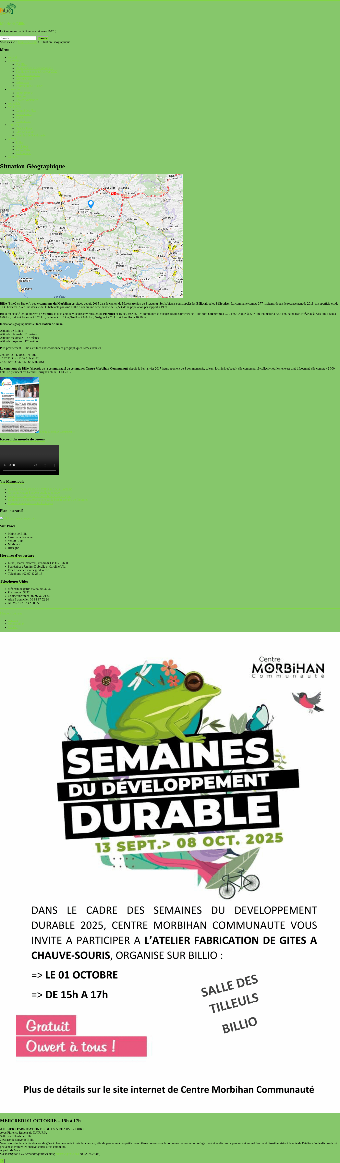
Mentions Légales (11, 613)
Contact (13, 156)
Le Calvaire (23, 149)
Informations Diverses (29, 85)
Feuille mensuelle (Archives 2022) (37, 71)
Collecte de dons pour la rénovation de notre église (39, 496)
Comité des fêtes (26, 110)
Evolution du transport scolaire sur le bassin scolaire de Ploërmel (48, 499)
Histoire (21, 96)
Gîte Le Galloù (25, 131)
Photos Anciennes (27, 100)
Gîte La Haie (24, 128)
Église (19, 142)
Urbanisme (22, 82)
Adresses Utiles (25, 78)
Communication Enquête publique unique (34, 492)
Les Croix (22, 146)
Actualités (14, 103)
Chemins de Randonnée (30, 135)
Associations (23, 114)
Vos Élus (21, 64)
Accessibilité (16, 623)
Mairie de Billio (12, 24)
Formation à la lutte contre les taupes (30, 503)
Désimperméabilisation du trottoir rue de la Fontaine (40, 489)
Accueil (13, 57)
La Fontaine (23, 153)
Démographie (24, 93)
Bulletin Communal (28, 75)
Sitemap (13, 620)
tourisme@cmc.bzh (67, 1154)
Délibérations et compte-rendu (34, 68)
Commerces (23, 121)
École (19, 117)
